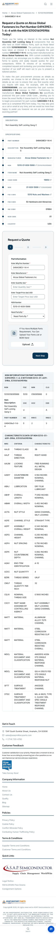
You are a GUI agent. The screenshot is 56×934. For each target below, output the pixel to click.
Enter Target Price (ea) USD (22, 293)
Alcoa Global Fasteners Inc (23, 13)
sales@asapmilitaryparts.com (18, 735)
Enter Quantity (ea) (19, 283)
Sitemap (6, 806)
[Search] (45, 4)
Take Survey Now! (10, 773)
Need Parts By (17, 312)
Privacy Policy (8, 820)
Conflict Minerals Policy (12, 828)
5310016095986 (45, 13)
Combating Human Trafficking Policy (18, 832)
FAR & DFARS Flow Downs (13, 885)
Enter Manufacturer (19, 273)
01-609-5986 (32, 187)
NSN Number (16, 302)
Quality (5, 798)
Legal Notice (7, 881)
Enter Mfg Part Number (20, 263)
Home (4, 13)
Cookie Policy (8, 824)
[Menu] (51, 4)
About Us (6, 790)
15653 (46, 180)
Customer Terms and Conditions (16, 849)
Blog (4, 802)
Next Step (40, 355)
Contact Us (7, 794)
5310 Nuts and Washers (38, 194)
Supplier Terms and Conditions (15, 845)
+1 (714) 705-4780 (13, 739)
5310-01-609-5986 (26, 165)
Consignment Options (11, 889)
